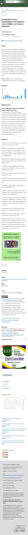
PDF (5, 265)
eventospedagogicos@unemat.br (14, 477)
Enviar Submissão (7, 375)
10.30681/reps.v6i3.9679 (7, 333)
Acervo (7, 9)
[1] (8, 305)
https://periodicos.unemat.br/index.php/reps (13, 475)
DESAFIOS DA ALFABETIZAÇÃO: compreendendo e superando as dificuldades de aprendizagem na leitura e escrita (14, 430)
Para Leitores (5, 383)
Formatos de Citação (7, 339)
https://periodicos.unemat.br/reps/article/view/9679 (12, 334)
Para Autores (5, 386)
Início (2, 9)
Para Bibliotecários (6, 388)
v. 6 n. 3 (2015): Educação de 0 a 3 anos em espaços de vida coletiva (13, 11)
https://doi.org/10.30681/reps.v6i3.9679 (13, 40)
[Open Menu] (1, 3)
